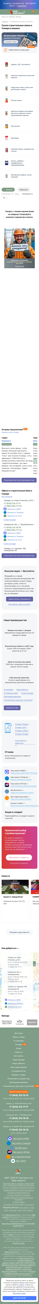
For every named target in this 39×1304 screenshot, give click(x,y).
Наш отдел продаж (19, 1067)
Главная (5, 21)
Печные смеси (16, 100)
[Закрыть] (28, 6)
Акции (18, 1048)
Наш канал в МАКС (21, 1138)
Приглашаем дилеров (18, 1082)
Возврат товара (18, 1075)
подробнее (21, 6)
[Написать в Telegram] (6, 1003)
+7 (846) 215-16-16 (18, 1129)
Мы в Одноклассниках (21, 1157)
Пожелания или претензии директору (19, 480)
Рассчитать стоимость (19, 857)
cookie (10, 1234)
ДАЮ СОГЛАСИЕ (19, 1298)
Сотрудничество (18, 1071)
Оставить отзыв (6, 444)
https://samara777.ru (13, 1215)
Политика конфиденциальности (18, 1193)
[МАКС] (5, 509)
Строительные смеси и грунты (21, 21)
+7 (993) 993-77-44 (13, 530)
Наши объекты (18, 1063)
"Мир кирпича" (24, 1207)
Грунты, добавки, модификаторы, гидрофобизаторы (17, 163)
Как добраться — (10, 948)
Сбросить (24, 190)
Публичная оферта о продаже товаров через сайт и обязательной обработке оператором (18, 1184)
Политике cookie (19, 1243)
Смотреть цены (11, 42)
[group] (7, 1022)
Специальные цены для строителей (18, 1086)
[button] (34, 42)
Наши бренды (18, 1060)
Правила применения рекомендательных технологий (18, 1198)
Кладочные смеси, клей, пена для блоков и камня (22, 88)
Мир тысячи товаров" (25, 1210)
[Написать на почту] (5, 515)
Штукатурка (15, 126)
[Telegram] (5, 512)
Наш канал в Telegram (21, 1143)
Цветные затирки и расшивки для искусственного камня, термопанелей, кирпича (22, 113)
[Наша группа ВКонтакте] (12, 1148)
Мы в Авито (21, 1161)
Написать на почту (14, 516)
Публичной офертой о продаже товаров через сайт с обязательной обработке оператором (18, 1263)
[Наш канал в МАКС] (10, 1139)
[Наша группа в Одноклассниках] (8, 1157)
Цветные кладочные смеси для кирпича (22, 76)
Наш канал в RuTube (21, 1152)
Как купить (18, 1056)
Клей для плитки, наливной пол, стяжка (22, 150)
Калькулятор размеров (19, 863)
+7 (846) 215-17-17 (12, 503)
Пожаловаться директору (18, 1079)
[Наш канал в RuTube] (9, 1152)
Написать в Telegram (15, 512)
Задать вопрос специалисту (19, 599)
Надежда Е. (6, 441)
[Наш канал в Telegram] (9, 1143)
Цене (17, 194)
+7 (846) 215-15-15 (18, 1095)
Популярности (27, 194)
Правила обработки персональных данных (19, 1190)
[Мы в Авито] (13, 1161)
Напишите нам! (12, 708)
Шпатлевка (15, 138)
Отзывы (18, 1044)
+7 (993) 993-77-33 (13, 506)
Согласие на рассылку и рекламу (18, 1195)
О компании (18, 1041)
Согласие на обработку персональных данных (18, 1188)
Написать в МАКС (14, 509)
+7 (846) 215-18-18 (12, 527)
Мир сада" (13, 1210)
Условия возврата (19, 1202)
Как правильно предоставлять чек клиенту (19, 1204)
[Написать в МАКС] (6, 1000)
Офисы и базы (19, 1037)
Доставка (19, 1033)
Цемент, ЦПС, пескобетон (20, 64)
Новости (18, 1052)
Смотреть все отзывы (10, 432)
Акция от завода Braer (13, 897)
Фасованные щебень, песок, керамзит (21, 176)
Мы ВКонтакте (21, 1148)
